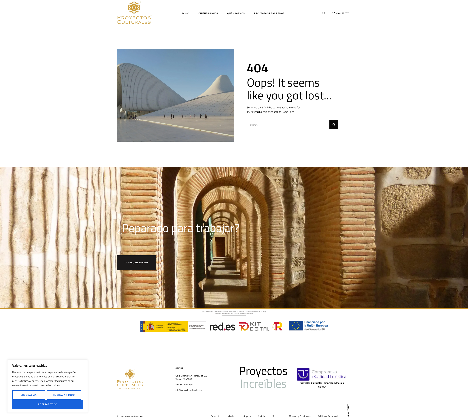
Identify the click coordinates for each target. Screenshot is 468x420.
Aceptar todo (47, 404)
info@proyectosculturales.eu (189, 390)
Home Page (288, 112)
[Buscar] (333, 124)
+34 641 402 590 (184, 384)
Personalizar (29, 395)
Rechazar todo (64, 395)
